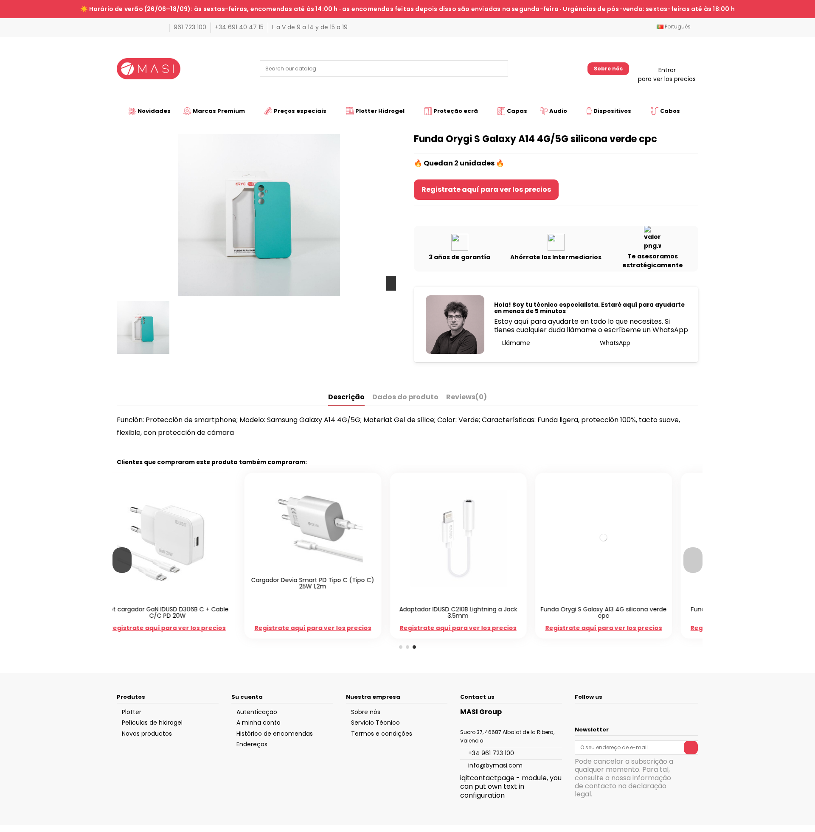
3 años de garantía (459, 257)
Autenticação (256, 712)
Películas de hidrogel (152, 722)
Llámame (515, 343)
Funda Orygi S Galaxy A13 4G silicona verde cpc (480, 612)
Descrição (346, 397)
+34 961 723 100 (491, 753)
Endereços (251, 744)
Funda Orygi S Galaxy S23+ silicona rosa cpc (626, 612)
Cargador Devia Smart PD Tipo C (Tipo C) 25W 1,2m (189, 583)
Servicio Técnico (375, 722)
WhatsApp (614, 343)
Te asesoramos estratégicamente (652, 260)
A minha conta (258, 722)
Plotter (131, 712)
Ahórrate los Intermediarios (555, 257)
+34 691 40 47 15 (240, 27)
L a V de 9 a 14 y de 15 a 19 (310, 27)
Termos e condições (381, 733)
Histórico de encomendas (274, 733)
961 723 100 (191, 27)
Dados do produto (405, 397)
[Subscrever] (691, 747)
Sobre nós (608, 68)
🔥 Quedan (433, 163)
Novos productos (147, 733)
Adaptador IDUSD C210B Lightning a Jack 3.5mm (335, 612)
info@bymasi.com (495, 765)
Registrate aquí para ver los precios (486, 189)
